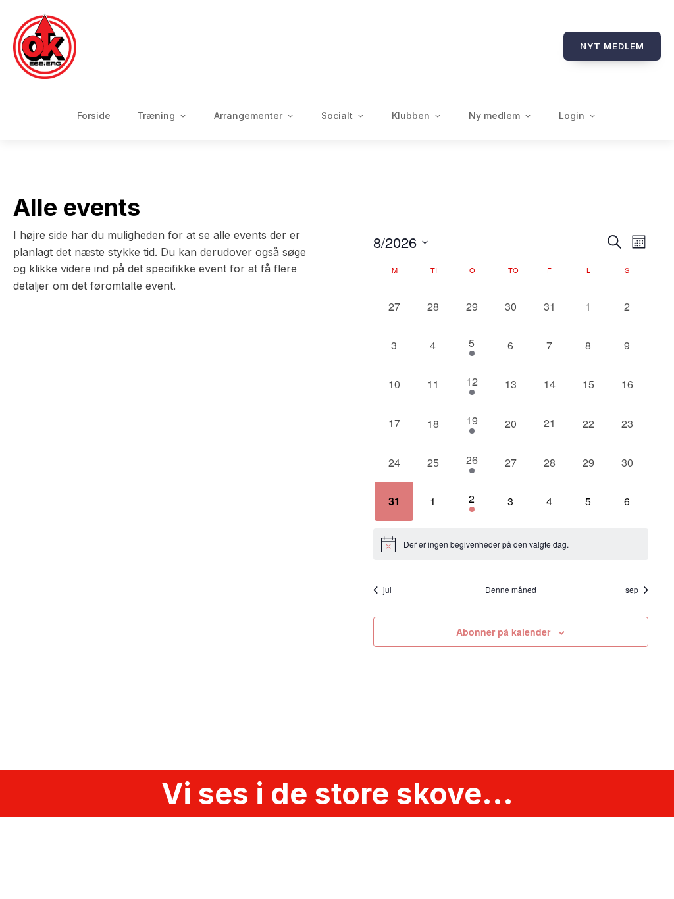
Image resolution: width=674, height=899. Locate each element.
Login (571, 115)
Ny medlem (494, 115)
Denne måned (510, 589)
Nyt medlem (612, 46)
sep (631, 589)
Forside (94, 115)
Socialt (337, 115)
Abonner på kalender (503, 631)
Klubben (411, 115)
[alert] (510, 544)
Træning (156, 115)
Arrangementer (248, 115)
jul (387, 589)
